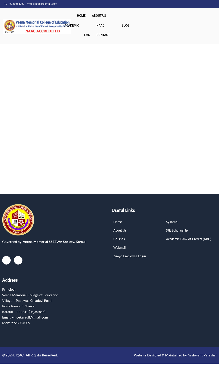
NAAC (100, 25)
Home (81, 15)
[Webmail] (215, 4)
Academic (71, 25)
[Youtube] (207, 4)
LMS (87, 35)
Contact (103, 35)
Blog (125, 25)
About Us (99, 15)
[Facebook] (200, 4)
